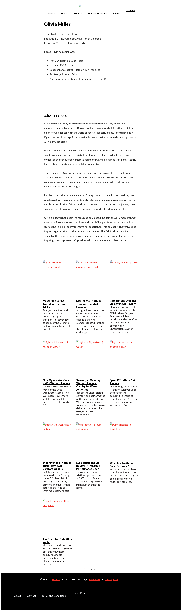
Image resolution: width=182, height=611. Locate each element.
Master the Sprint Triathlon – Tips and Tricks (54, 304)
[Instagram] (169, 593)
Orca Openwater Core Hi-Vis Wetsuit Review (56, 382)
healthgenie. (111, 579)
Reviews (65, 13)
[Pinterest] (169, 589)
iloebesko (94, 579)
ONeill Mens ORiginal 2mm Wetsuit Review (123, 302)
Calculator (130, 10)
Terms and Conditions (54, 595)
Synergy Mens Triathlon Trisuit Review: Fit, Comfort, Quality (57, 465)
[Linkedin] (45, 251)
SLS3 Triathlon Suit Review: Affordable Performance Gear (88, 465)
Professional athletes (97, 13)
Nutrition (78, 13)
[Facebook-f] (157, 589)
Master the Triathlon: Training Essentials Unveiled (89, 304)
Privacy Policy (79, 592)
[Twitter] (163, 589)
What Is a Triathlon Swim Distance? (121, 464)
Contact (31, 595)
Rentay (56, 579)
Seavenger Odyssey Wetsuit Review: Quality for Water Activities (88, 385)
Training (116, 13)
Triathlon (51, 13)
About (17, 595)
